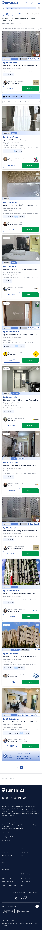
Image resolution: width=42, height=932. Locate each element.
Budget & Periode (18, 14)
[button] (20, 8)
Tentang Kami (5, 852)
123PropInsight (6, 869)
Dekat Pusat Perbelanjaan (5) (26, 28)
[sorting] (10, 14)
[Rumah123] (10, 2)
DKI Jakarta (23, 776)
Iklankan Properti (26, 852)
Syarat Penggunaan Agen (9, 885)
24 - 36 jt (17, 102)
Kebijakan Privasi (6, 878)
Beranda (4, 776)
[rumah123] (21, 790)
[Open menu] (39, 3)
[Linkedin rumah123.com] (19, 798)
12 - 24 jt (7, 102)
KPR (22, 855)
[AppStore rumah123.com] (8, 911)
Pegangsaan (5, 778)
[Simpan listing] (37, 34)
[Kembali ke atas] (37, 906)
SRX (22, 885)
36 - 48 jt (28, 102)
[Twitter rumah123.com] (7, 798)
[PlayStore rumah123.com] (22, 911)
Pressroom (5, 866)
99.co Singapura (25, 881)
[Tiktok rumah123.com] (24, 798)
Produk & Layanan (7, 855)
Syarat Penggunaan (7, 881)
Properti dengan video (34, 14)
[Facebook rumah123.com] (3, 798)
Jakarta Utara (31, 776)
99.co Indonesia (25, 878)
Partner (4, 859)
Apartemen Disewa (13, 776)
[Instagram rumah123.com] (11, 798)
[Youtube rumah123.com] (15, 798)
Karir (3, 862)
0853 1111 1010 (19, 828)
